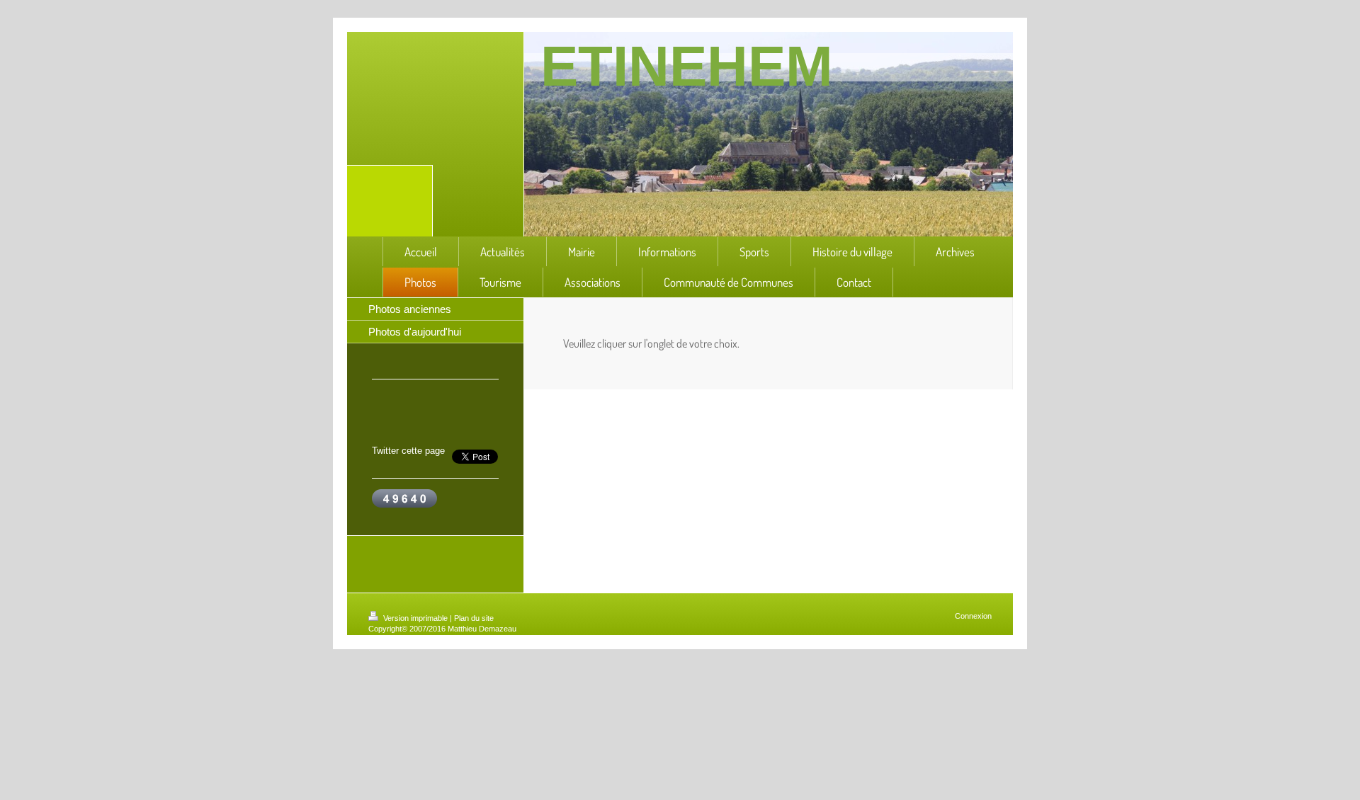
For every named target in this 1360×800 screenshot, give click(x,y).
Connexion (973, 616)
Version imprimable (415, 618)
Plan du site (474, 618)
